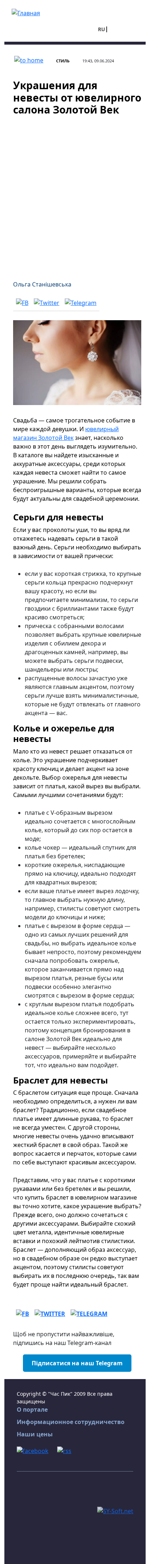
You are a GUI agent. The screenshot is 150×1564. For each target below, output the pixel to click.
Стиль (63, 60)
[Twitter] (46, 302)
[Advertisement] (75, 193)
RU (101, 29)
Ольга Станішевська (42, 284)
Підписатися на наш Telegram (77, 1363)
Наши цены (35, 1434)
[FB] (22, 302)
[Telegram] (80, 302)
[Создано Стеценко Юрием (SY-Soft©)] (115, 1511)
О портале (32, 1410)
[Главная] (26, 12)
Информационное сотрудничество (71, 1422)
